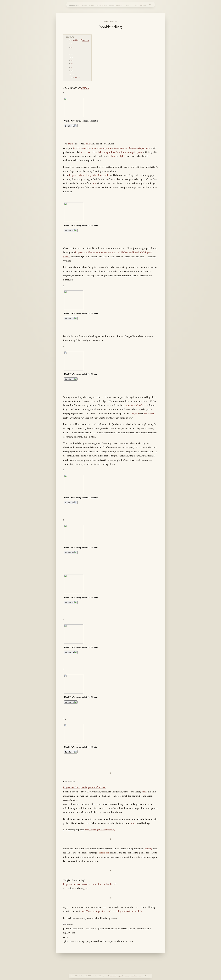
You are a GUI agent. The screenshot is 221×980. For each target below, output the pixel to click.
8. (72, 67)
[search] (150, 4)
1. (72, 43)
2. (72, 47)
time (94, 183)
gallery (128, 5)
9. (72, 70)
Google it (134, 413)
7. (72, 64)
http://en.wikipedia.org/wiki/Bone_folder (89, 175)
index (111, 5)
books (144, 791)
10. (72, 74)
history (127, 976)
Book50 (85, 40)
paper (70, 143)
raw (140, 976)
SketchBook (103, 852)
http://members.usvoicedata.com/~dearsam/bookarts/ (89, 884)
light (122, 156)
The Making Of (75, 40)
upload (120, 976)
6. (72, 60)
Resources (75, 77)
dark (113, 156)
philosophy (149, 413)
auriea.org (74, 5)
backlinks (134, 976)
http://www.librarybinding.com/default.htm (84, 787)
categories (101, 5)
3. (72, 50)
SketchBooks (110, 21)
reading (148, 848)
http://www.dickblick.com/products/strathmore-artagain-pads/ (111, 152)
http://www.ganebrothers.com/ (100, 829)
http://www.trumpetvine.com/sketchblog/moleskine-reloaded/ (111, 911)
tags (135, 5)
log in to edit (112, 976)
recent (119, 5)
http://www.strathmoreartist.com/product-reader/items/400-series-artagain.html (111, 147)
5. (72, 57)
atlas (91, 5)
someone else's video (134, 405)
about (84, 5)
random (143, 5)
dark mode (146, 976)
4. (72, 53)
